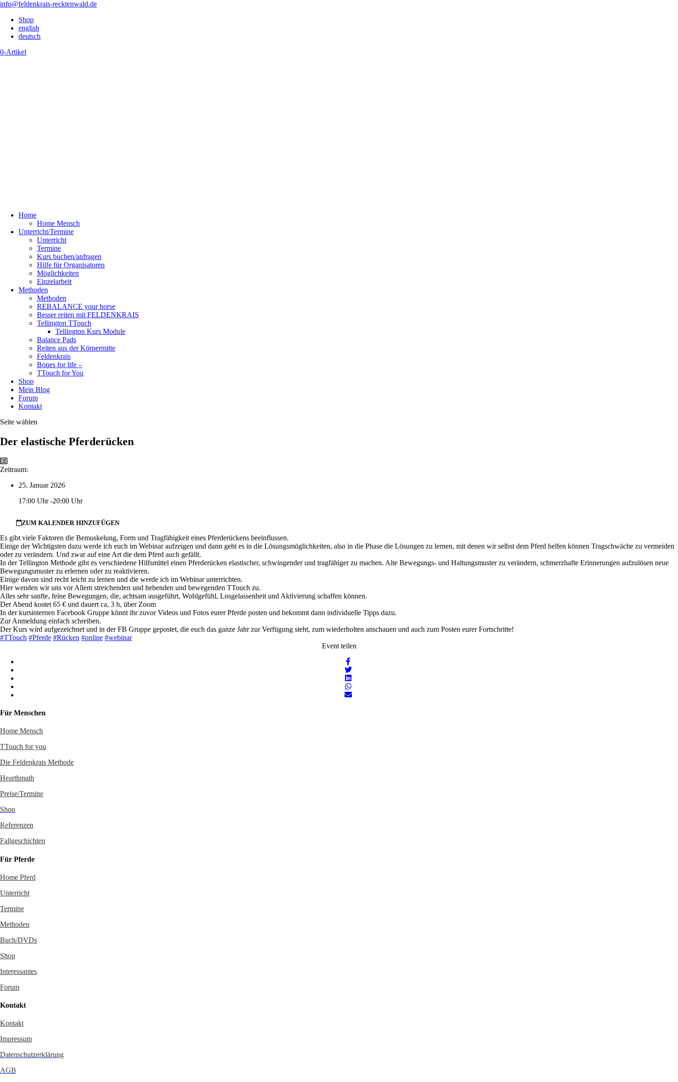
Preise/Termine (21, 794)
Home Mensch (58, 223)
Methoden (33, 290)
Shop (26, 20)
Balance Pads (56, 340)
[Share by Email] (348, 695)
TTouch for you (23, 746)
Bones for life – (59, 365)
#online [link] (92, 637)
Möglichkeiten (58, 273)
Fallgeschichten (22, 841)
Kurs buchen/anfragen (69, 256)
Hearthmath (17, 778)
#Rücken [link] (66, 637)
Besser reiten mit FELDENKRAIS (88, 315)
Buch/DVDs (18, 940)
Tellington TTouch (64, 323)
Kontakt (30, 406)
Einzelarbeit (54, 281)
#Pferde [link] (40, 637)
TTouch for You (60, 373)
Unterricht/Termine (46, 232)
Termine (49, 248)
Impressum (16, 1039)
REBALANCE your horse (76, 306)
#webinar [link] (118, 637)
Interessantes (18, 971)
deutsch (29, 36)
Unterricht (51, 240)
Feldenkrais (54, 356)
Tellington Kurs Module (90, 331)
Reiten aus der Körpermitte (76, 348)
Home (27, 215)
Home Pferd (18, 877)
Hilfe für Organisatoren (71, 265)
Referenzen (16, 825)
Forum (28, 398)
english (28, 28)
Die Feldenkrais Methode (37, 762)
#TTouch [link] (13, 637)
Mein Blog (34, 389)
